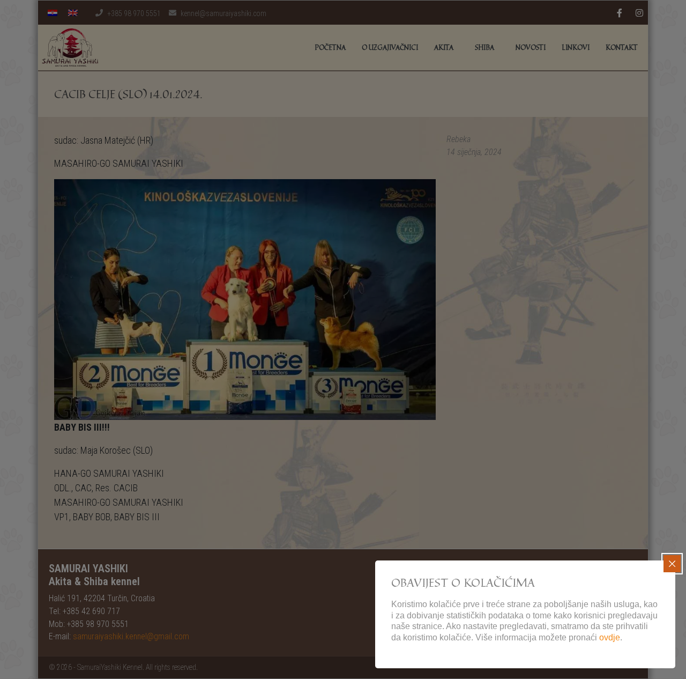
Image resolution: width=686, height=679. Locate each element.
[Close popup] (672, 563)
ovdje (609, 637)
